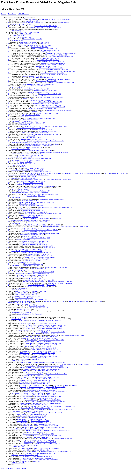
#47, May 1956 (31, 243)
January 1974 (56, 374)
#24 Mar (20, 301)
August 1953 (24, 220)
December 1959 (21, 277)
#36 (45, 301)
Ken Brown (28, 346)
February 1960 (51, 367)
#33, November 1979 (62, 71)
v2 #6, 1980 (18, 289)
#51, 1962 (27, 116)
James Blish (32, 173)
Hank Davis (71, 364)
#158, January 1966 (33, 210)
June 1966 (45, 453)
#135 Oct (55, 230)
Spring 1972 (93, 173)
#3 (29, 309)
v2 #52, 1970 (27, 98)
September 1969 (40, 382)
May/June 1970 (38, 461)
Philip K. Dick (51, 285)
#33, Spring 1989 (44, 341)
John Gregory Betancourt (31, 336)
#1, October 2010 (56, 126)
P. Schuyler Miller (31, 325)
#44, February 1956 (33, 212)
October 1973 (45, 323)
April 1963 (27, 429)
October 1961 (46, 377)
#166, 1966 (36, 285)
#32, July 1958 (26, 294)
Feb (51, 150)
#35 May (79, 301)
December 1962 (52, 391)
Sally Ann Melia (24, 416)
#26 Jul (29, 301)
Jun (42, 234)
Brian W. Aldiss (46, 45)
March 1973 (39, 280)
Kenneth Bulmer (41, 173)
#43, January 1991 (43, 346)
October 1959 (26, 163)
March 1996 (50, 400)
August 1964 (47, 403)
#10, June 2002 (42, 408)
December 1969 (26, 34)
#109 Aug (56, 144)
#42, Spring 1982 (40, 100)
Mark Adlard (25, 173)
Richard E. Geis (30, 327)
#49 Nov (15, 302)
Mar (32, 264)
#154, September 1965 (29, 209)
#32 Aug (37, 301)
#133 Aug (35, 230)
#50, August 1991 (40, 437)
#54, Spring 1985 (53, 64)
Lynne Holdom (30, 366)
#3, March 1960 (18, 361)
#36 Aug (85, 301)
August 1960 (52, 152)
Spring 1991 (17, 30)
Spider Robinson (24, 330)
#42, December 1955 (38, 145)
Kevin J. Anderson (30, 356)
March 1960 (36, 359)
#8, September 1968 (37, 306)
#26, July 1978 (42, 77)
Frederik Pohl (25, 359)
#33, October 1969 (46, 459)
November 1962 (46, 141)
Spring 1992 (34, 278)
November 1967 (31, 299)
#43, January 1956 (37, 388)
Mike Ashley (44, 332)
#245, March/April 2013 (55, 387)
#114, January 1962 (41, 118)
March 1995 (42, 129)
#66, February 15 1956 (37, 84)
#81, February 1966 (39, 259)
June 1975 (46, 442)
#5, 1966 (17, 40)
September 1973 (38, 307)
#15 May (21, 293)
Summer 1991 (49, 336)
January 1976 (58, 406)
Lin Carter (63, 364)
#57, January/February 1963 (27, 170)
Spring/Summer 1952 (31, 205)
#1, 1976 (26, 162)
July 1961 (47, 425)
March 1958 (20, 149)
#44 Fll (100, 301)
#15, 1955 (28, 42)
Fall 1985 (48, 356)
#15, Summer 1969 (23, 178)
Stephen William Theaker (36, 387)
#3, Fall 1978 (52, 349)
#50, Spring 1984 (53, 401)
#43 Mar (43, 43)
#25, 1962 (58, 179)
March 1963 (29, 142)
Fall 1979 (51, 213)
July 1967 (35, 252)
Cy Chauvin (26, 435)
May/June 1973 (60, 409)
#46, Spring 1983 (38, 238)
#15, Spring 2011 (51, 333)
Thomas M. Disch (22, 421)
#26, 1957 (34, 147)
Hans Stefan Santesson (30, 369)
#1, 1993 (44, 372)
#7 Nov (62, 301)
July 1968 (38, 419)
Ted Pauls (24, 379)
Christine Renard (22, 320)
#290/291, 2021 (41, 450)
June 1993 (37, 89)
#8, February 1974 (51, 50)
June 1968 (37, 417)
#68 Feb (57, 225)
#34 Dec (28, 43)
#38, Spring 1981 (38, 52)
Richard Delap (24, 353)
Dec (56, 186)
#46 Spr (10, 302)
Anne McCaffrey (66, 173)
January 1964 (37, 158)
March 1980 (21, 288)
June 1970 (31, 120)
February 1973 (48, 434)
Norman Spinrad (26, 458)
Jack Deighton (27, 450)
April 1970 (46, 256)
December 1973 (47, 435)
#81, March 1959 (35, 241)
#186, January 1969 (47, 131)
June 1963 (31, 236)
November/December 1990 (73, 335)
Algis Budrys (23, 404)
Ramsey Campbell (26, 408)
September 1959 (21, 157)
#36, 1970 (28, 45)
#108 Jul (50, 144)
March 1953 (37, 218)
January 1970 (17, 35)
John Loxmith (57, 218)
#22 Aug (71, 301)
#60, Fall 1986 (46, 26)
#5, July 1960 (17, 447)
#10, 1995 (16, 197)
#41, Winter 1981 (52, 413)
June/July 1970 (18, 463)
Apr (30, 234)
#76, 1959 (18, 165)
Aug (40, 134)
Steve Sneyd (55, 335)
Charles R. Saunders (36, 349)
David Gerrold (22, 175)
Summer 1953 (40, 257)
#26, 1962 (60, 281)
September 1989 (38, 92)
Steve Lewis (26, 370)
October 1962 (30, 192)
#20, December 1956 (32, 228)
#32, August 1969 (43, 353)
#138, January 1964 (42, 108)
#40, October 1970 (51, 68)
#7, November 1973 (46, 81)
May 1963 (23, 166)
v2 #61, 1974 (47, 246)
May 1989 (54, 19)
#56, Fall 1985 (56, 55)
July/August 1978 (41, 194)
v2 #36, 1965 (36, 111)
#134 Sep (49, 230)
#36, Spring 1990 (49, 345)
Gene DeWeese (32, 413)
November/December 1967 (40, 273)
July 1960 (34, 445)
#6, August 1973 (63, 438)
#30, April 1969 (46, 338)
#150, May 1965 (32, 39)
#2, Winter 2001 (21, 37)
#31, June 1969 (41, 379)
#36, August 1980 (44, 370)
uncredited (75, 385)
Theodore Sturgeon (25, 323)
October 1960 (46, 448)
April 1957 (20, 270)
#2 (22, 309)
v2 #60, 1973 (49, 247)
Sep (57, 134)
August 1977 (56, 207)
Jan (38, 150)
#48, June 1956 (33, 231)
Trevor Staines (50, 139)
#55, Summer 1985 (53, 63)
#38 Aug (34, 293)
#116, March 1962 (30, 184)
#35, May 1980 (59, 79)
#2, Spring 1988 (32, 21)
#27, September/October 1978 (30, 291)
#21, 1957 (26, 239)
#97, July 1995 (39, 416)
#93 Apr (47, 385)
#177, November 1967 (33, 183)
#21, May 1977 (53, 61)
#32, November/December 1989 (49, 343)
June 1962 (34, 191)
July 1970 (25, 121)
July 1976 (41, 330)
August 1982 (45, 320)
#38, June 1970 (34, 76)
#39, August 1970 (50, 327)
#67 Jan (52, 225)
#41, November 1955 (36, 244)
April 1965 (31, 115)
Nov (37, 286)
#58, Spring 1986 (56, 69)
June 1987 (16, 319)
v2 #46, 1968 (40, 95)
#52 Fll (24, 302)
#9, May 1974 (39, 47)
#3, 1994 (25, 124)
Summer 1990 (33, 137)
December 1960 (26, 154)
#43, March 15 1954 (43, 233)
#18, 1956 (30, 217)
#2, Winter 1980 (36, 196)
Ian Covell (35, 451)
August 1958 (20, 189)
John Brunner (123, 173)
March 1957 (26, 251)
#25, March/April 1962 (28, 181)
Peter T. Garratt (29, 343)
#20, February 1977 (44, 48)
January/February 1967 (24, 455)
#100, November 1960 (33, 132)
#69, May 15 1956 (29, 32)
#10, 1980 (32, 432)
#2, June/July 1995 (46, 27)
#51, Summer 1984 (62, 82)
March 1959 (20, 87)
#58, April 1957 (32, 123)
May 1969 (42, 456)
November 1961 (52, 325)
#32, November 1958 (25, 296)
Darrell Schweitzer (30, 372)
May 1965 (31, 128)
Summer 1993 (29, 200)
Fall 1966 (21, 24)
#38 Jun (49, 301)
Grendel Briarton (83, 226)
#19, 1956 (36, 86)
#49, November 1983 (60, 56)
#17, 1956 (30, 188)
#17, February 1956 (32, 22)
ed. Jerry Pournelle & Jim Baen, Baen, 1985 (35, 202)
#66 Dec (35, 225)
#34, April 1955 (33, 249)
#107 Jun (36, 144)
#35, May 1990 (49, 348)
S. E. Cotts (26, 357)
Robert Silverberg (22, 419)
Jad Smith (23, 387)
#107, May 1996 (40, 383)
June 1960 (49, 362)
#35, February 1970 (49, 328)
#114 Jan (65, 385)
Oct (44, 186)
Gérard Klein (23, 317)
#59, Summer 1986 (54, 74)
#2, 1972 (43, 375)
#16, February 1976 (48, 66)
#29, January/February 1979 (61, 53)
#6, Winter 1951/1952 (27, 262)
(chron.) (26, 18)
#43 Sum (94, 301)
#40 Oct (54, 301)
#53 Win (29, 302)
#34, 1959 (39, 275)
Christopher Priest (77, 173)
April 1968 (31, 136)
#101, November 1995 (38, 390)
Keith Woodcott (64, 22)
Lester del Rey (26, 461)
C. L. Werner (36, 333)
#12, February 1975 (50, 366)
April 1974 (25, 304)
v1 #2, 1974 (40, 171)
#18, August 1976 (52, 73)
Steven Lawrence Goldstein (35, 374)
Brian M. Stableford (24, 383)
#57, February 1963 (34, 168)
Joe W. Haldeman (31, 400)
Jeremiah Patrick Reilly (31, 345)
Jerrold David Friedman (53, 173)
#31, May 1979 (48, 60)
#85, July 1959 (31, 155)
